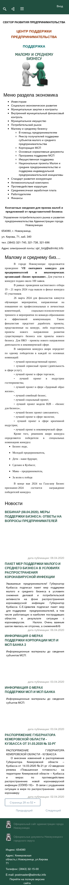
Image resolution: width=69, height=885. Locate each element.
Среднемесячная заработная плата (33, 190)
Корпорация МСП (30, 148)
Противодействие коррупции (29, 186)
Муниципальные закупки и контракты (34, 109)
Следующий (51, 810)
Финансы (17, 198)
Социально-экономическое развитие (34, 105)
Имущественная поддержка (36, 159)
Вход (60, 6)
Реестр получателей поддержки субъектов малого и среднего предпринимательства (39, 140)
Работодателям (21, 194)
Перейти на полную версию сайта (27, 881)
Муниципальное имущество (28, 121)
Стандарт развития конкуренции (31, 178)
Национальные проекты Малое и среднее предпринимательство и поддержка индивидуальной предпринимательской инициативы (41, 169)
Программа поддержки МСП (36, 155)
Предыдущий (21, 810)
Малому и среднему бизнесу (29, 128)
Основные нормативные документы (41, 151)
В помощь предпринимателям (38, 132)
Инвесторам (18, 101)
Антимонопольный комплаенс (30, 182)
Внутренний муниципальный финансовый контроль (37, 115)
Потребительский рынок (26, 125)
